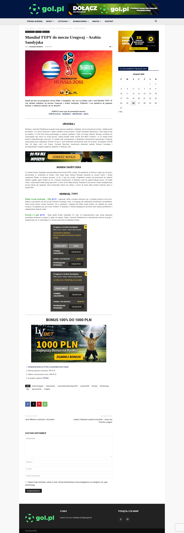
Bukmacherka (80, 21)
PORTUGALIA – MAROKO (60, 114)
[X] (33, 404)
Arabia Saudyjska (37, 386)
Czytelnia (62, 21)
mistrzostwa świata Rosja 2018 (67, 386)
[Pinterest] (39, 404)
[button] (156, 21)
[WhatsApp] (44, 404)
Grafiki (95, 21)
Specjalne (46, 32)
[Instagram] (127, 519)
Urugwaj (47, 389)
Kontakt (109, 21)
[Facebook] (27, 404)
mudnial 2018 (84, 386)
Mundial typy (104, 386)
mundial (38, 32)
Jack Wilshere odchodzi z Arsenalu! (39, 419)
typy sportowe (36, 389)
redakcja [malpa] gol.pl (82, 517)
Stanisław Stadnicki (36, 47)
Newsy (49, 21)
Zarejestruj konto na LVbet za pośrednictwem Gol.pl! (48, 367)
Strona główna (30, 28)
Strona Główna (35, 21)
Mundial (94, 386)
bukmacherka (50, 386)
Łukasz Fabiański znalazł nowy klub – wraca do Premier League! (92, 420)
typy (27, 389)
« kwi (120, 111)
